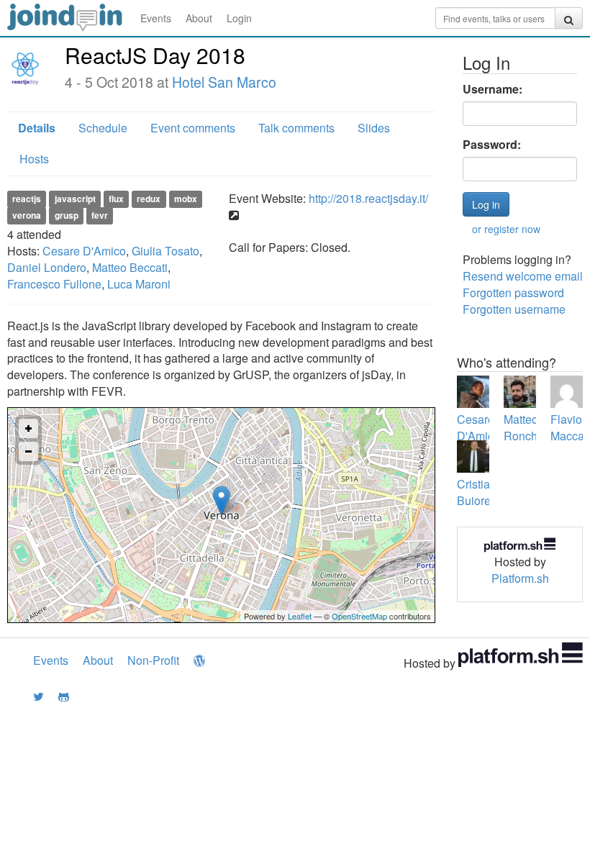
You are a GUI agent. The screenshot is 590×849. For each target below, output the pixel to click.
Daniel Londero (46, 267)
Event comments (192, 127)
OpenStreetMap (359, 616)
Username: (492, 89)
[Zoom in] (28, 428)
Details (36, 127)
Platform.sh (520, 578)
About (199, 18)
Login (239, 18)
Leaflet (300, 616)
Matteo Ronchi (522, 427)
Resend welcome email (523, 276)
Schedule (102, 127)
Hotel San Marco (224, 82)
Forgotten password (513, 292)
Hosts (34, 158)
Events (155, 18)
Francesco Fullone (54, 284)
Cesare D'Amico (84, 250)
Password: (492, 145)
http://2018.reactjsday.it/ (368, 198)
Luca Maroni (139, 284)
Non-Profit (153, 660)
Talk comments (296, 127)
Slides (374, 127)
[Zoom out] (28, 451)
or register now (506, 229)
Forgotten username (514, 309)
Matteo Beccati (130, 267)
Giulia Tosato (165, 250)
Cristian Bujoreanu (483, 492)
